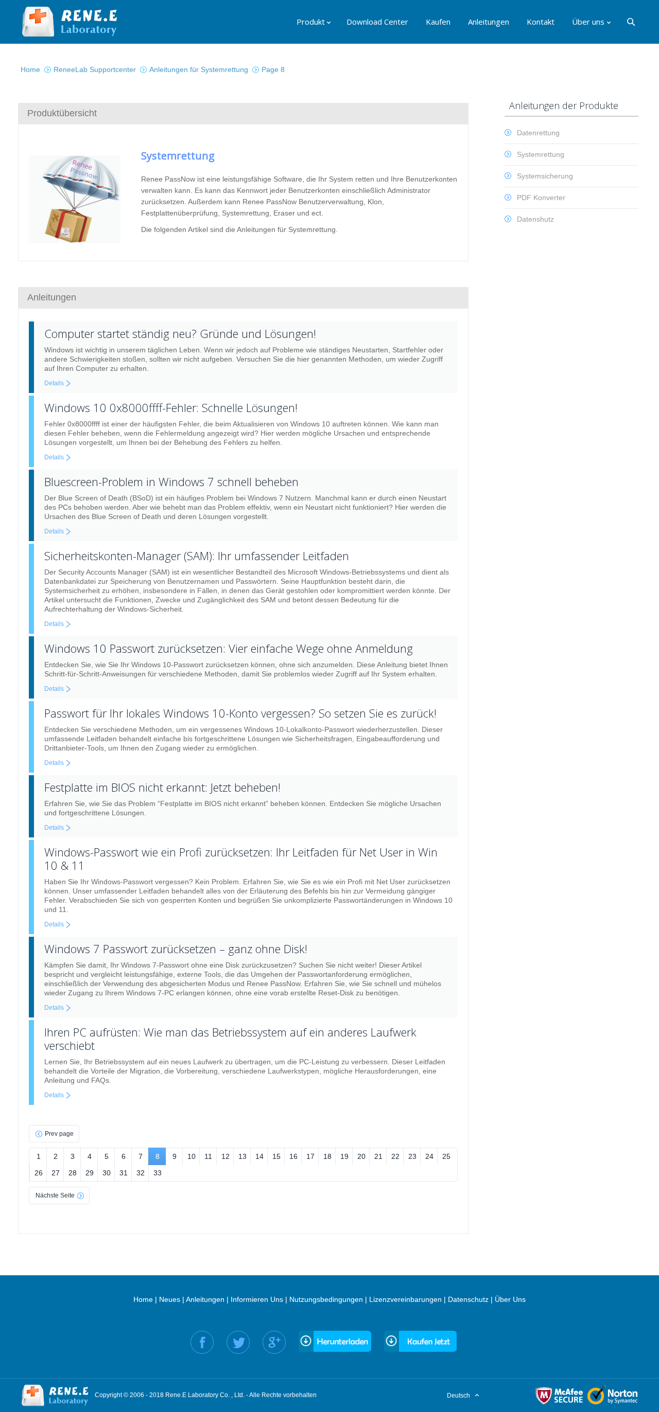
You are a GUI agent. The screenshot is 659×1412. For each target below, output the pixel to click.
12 (225, 1156)
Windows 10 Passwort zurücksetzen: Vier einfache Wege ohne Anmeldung (228, 648)
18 (327, 1156)
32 (140, 1173)
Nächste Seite (55, 1195)
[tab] (243, 113)
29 (89, 1173)
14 (259, 1156)
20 (361, 1156)
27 (55, 1173)
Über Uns (510, 1299)
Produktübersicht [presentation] (62, 113)
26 (38, 1173)
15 (276, 1156)
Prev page (59, 1133)
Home (143, 1299)
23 (412, 1156)
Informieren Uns (257, 1299)
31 (123, 1173)
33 (157, 1173)
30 (106, 1173)
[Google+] (274, 1342)
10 (191, 1156)
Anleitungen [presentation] (51, 297)
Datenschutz (468, 1299)
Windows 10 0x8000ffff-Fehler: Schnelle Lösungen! (171, 407)
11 (208, 1156)
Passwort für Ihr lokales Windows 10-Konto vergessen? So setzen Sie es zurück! (240, 713)
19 (344, 1156)
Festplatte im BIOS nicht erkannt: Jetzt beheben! (162, 787)
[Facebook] (202, 1342)
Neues (169, 1299)
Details (54, 383)
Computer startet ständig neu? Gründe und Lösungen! (180, 333)
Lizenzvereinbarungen (405, 1299)
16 (293, 1156)
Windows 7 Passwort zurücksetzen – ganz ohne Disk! (175, 948)
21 (378, 1156)
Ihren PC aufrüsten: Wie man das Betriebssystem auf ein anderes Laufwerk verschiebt (230, 1038)
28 (72, 1173)
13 (242, 1156)
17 (310, 1156)
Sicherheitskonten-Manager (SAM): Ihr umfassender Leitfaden (196, 555)
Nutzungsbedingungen (326, 1299)
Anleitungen (205, 1299)
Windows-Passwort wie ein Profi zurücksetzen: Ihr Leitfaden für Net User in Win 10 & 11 (241, 858)
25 (446, 1156)
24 (429, 1156)
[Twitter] (238, 1342)
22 (395, 1156)
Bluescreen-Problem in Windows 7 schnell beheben (171, 481)
